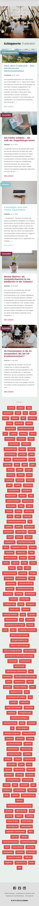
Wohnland (13, 599)
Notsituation (8, 532)
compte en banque (13, 501)
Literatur (8, 769)
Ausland (20, 408)
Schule (21, 604)
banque (22, 449)
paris (33, 785)
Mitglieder (8, 862)
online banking (27, 821)
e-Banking (29, 816)
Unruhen (9, 511)
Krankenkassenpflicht (28, 842)
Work (31, 811)
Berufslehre (7, 676)
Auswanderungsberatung (16, 521)
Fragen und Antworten (13, 707)
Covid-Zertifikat (18, 847)
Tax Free (14, 837)
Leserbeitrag (11, 583)
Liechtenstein (21, 578)
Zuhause (10, 470)
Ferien (32, 687)
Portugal (32, 573)
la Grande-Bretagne (14, 744)
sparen (29, 506)
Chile (31, 496)
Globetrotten (21, 552)
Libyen (32, 578)
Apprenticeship (25, 661)
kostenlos (10, 588)
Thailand (20, 475)
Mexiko (19, 470)
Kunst (29, 764)
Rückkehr (8, 759)
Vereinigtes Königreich (12, 733)
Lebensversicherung (25, 583)
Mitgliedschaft (11, 496)
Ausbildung (11, 713)
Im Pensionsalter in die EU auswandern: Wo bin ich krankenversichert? (18, 353)
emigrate (19, 816)
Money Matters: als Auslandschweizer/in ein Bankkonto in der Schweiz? (18, 279)
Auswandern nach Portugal (15, 625)
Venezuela (30, 774)
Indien (21, 506)
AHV (5, 433)
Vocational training (10, 723)
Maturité (30, 625)
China (17, 464)
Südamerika (29, 707)
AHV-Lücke (30, 847)
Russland (30, 480)
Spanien (28, 470)
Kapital (10, 537)
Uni (21, 620)
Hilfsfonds (28, 857)
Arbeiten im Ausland (14, 857)
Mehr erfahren (9, 106)
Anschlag (19, 594)
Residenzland (30, 594)
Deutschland (10, 428)
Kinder (32, 862)
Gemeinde (20, 852)
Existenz (18, 759)
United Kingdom (22, 728)
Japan (9, 485)
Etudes (24, 563)
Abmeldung (9, 552)
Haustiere (7, 687)
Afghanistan (29, 526)
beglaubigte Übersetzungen (15, 831)
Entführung (28, 485)
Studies (30, 681)
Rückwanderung (10, 449)
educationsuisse (11, 620)
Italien (33, 464)
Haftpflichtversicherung (24, 588)
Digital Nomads (21, 811)
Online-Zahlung (9, 893)
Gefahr (31, 439)
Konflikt (17, 485)
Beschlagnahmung (13, 780)
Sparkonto (32, 790)
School (8, 681)
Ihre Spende (29, 896)
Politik (31, 454)
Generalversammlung (10, 842)
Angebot (13, 433)
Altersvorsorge (26, 749)
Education (32, 614)
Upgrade (15, 563)
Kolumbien (24, 785)
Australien (7, 464)
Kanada (18, 511)
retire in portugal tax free (12, 650)
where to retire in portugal (19, 645)
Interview (22, 454)
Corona (33, 563)
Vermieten (20, 738)
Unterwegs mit (12, 826)
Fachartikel (6, 115)
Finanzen (14, 702)
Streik (6, 795)
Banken (29, 423)
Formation (30, 620)
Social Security (20, 862)
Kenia (15, 785)
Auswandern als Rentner (27, 630)
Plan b (6, 547)
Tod (30, 521)
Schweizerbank (20, 790)
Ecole (23, 614)
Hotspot (6, 785)
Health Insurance (10, 557)
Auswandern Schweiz (19, 547)
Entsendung (31, 852)
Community (8, 594)
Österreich (9, 480)
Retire (31, 831)
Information (11, 764)
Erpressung (12, 661)
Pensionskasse (10, 454)
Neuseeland (11, 506)
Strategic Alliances (14, 754)
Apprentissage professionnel (16, 671)
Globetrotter (10, 439)
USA (25, 413)
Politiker (32, 532)
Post (30, 671)
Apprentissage (19, 666)
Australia (9, 816)
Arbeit (18, 413)
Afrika (25, 464)
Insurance (9, 811)
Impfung (22, 557)
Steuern (32, 547)
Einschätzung (27, 780)
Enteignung (9, 578)
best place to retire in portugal (25, 676)
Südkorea (26, 609)
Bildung (11, 568)
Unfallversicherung (28, 795)
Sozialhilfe (27, 754)
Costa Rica (27, 516)
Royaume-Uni (19, 681)
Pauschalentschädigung (26, 542)
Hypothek (23, 573)
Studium (28, 537)
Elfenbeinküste (12, 749)
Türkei (31, 552)
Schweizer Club (10, 604)
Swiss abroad (19, 769)
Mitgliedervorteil (16, 692)
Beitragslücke (8, 852)
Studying (30, 738)
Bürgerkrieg (27, 490)
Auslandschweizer (20, 459)
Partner (6, 563)
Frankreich (21, 439)
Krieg (29, 408)
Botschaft (20, 480)
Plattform (11, 475)
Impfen (32, 557)
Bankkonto (26, 444)
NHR (19, 868)
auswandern (8, 413)
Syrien (18, 516)
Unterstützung (29, 759)
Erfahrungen (25, 599)
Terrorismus (29, 511)
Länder (33, 413)
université (28, 744)
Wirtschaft (19, 423)
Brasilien (18, 526)
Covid (7, 847)
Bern (23, 418)
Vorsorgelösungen (25, 713)
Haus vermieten (30, 650)
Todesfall (24, 837)
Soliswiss (15, 418)
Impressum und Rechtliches (15, 896)
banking (31, 449)
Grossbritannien (13, 490)
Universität (31, 723)
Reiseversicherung (10, 573)
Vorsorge (20, 774)
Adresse (19, 537)
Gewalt (7, 459)
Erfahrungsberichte (9, 52)
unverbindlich (21, 532)
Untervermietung (28, 733)
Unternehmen (14, 444)
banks (22, 723)
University (9, 738)
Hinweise (5, 184)
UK (12, 728)
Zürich (29, 475)
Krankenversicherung (26, 428)
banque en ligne (12, 821)
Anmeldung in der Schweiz (16, 697)
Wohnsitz (20, 800)
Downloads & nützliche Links (25, 893)
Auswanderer (9, 542)
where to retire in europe (19, 635)
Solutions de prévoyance (19, 718)
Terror (10, 516)
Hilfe (19, 568)
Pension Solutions (20, 687)
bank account (27, 501)
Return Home (14, 609)
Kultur (21, 764)
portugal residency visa (19, 640)
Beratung (23, 433)
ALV (30, 697)
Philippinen (7, 790)
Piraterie (22, 496)
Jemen (27, 568)
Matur (13, 630)
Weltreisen (9, 774)
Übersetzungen (26, 826)
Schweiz (11, 408)
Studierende (24, 702)
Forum (32, 459)
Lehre (5, 630)
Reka (26, 692)
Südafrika (9, 526)
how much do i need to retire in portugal (19, 656)
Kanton (32, 433)
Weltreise (31, 769)
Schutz (9, 423)
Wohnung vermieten (10, 614)
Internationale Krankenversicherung (19, 805)
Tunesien (15, 795)
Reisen (6, 418)
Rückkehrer (30, 604)
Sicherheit (32, 418)
